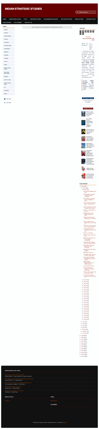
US (4, 87)
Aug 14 (85, 294)
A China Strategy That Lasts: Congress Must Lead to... (89, 207)
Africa (6, 32)
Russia (6, 76)
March (84, 329)
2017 (82, 350)
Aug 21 (85, 281)
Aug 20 (85, 283)
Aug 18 (85, 287)
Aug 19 (85, 285)
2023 (82, 339)
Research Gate (91, 19)
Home (4, 19)
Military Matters (66, 19)
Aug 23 (85, 189)
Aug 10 (85, 302)
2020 (82, 345)
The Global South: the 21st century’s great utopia (89, 255)
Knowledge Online (15, 19)
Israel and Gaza (7, 68)
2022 (82, 341)
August (84, 188)
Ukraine (6, 90)
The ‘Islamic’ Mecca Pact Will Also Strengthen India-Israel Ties (19, 378)
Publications (7, 22)
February (84, 331)
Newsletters (79, 19)
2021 (82, 343)
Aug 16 (85, 291)
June (83, 323)
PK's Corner (18, 22)
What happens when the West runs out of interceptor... (88, 246)
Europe (6, 55)
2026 (82, 186)
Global (6, 58)
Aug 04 (85, 313)
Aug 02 (85, 317)
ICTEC (25, 19)
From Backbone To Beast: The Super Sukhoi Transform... (89, 195)
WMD (5, 93)
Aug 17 (85, 289)
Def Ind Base (7, 45)
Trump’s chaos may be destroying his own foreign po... (89, 222)
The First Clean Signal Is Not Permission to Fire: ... (89, 272)
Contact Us (28, 22)
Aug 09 (85, 304)
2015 (82, 354)
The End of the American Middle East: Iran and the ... (89, 218)
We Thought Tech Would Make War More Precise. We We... (89, 258)
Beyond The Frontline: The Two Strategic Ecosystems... (89, 239)
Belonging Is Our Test (88, 252)
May (83, 325)
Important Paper (35, 19)
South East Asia (7, 83)
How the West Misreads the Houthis (13, 386)
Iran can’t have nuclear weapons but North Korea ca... (89, 276)
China (6, 39)
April (83, 327)
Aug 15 (85, 293)
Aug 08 (85, 306)
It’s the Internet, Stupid (88, 265)
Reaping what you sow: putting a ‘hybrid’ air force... (88, 214)
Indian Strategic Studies (23, 8)
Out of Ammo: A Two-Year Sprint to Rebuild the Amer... (89, 199)
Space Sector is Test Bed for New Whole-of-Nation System (18, 382)
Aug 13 (85, 296)
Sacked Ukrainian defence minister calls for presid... (89, 243)
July (83, 321)
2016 (82, 352)
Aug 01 (85, 319)
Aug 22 (85, 279)
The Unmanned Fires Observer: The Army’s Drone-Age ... (88, 269)
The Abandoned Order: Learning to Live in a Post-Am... (89, 230)
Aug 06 (85, 310)
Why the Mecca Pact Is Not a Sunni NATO (14, 374)
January (84, 333)
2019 (82, 346)
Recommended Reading (51, 19)
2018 (82, 348)
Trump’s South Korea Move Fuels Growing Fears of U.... (89, 204)
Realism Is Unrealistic (88, 233)
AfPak (6, 29)
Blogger (64, 422)
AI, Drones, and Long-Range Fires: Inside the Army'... (89, 226)
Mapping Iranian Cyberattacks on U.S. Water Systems (88, 263)
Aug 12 (85, 298)
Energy (6, 52)
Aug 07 (85, 308)
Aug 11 (85, 300)
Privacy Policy (54, 400)
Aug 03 (85, 315)
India (5, 64)
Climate (6, 42)
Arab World (7, 36)
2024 (82, 337)
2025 (82, 335)
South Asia (7, 79)
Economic (7, 48)
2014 (82, 356)
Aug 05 (85, 311)
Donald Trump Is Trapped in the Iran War (14, 390)
